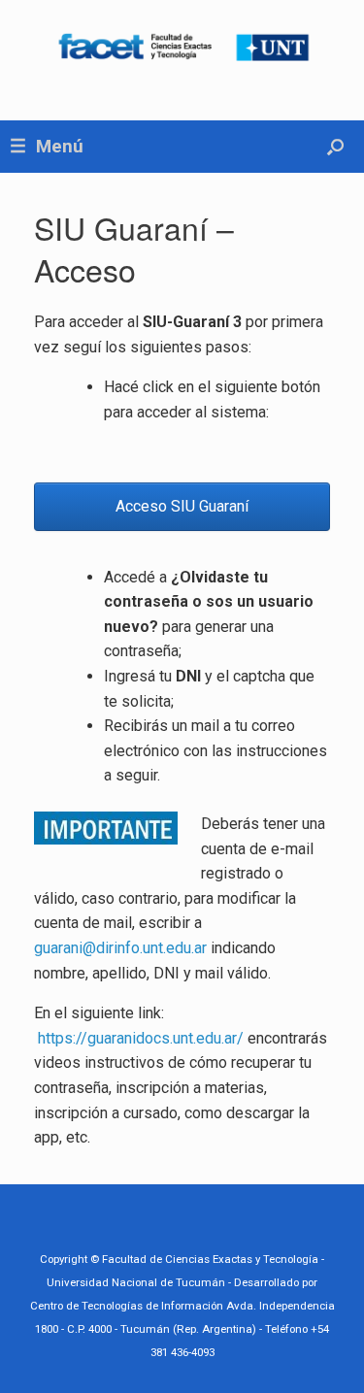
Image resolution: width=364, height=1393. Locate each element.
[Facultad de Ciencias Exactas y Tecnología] (182, 45)
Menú (59, 146)
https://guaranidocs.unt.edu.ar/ (141, 1038)
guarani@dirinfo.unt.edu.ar (120, 948)
